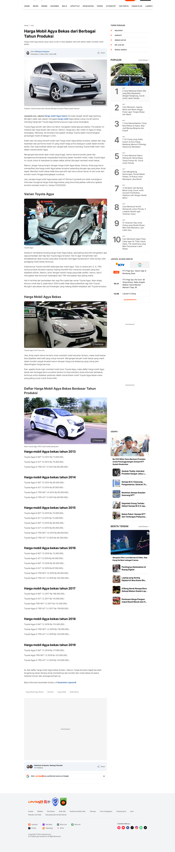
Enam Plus (137, 6)
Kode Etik (62, 811)
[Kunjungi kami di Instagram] (136, 827)
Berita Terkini (119, 526)
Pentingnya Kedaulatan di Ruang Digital (134, 568)
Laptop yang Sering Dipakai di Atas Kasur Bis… (134, 579)
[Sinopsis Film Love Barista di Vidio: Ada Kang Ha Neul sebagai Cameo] (130, 542)
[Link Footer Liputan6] (39, 801)
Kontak (30, 811)
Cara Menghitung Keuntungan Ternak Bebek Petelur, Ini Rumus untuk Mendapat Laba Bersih (133, 175)
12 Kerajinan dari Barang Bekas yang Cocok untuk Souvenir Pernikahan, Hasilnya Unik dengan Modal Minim (134, 193)
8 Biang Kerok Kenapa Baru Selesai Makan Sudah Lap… (134, 589)
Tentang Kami (121, 811)
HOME (27, 6)
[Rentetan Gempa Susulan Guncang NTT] (116, 494)
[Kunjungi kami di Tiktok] (145, 827)
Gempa (114, 431)
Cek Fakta (124, 6)
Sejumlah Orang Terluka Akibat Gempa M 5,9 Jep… (134, 504)
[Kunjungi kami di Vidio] (118, 827)
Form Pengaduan (106, 811)
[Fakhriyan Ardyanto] (28, 53)
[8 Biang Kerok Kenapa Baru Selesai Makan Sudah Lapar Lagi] (116, 590)
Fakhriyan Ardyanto (41, 51)
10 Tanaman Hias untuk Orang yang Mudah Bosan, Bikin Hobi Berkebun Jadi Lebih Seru (133, 226)
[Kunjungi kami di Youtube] (123, 827)
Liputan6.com (46, 834)
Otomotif (111, 6)
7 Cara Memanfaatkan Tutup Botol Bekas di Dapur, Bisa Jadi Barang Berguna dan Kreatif (134, 127)
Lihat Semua (143, 60)
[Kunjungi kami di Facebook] (127, 827)
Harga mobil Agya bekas (55, 116)
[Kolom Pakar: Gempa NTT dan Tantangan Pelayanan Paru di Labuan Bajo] (116, 515)
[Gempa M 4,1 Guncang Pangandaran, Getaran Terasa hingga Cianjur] (116, 483)
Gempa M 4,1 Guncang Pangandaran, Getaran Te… (134, 483)
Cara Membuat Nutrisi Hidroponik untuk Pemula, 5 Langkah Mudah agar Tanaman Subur (134, 210)
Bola (64, 6)
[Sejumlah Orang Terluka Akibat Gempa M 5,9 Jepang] (116, 505)
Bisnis (44, 6)
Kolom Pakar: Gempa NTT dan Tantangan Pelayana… (134, 515)
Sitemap (93, 811)
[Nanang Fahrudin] (31, 767)
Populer (116, 60)
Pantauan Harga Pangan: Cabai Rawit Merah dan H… (134, 600)
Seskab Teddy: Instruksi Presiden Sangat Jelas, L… (134, 472)
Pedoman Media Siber (78, 811)
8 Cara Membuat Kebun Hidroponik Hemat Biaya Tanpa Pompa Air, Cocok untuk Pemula (132, 159)
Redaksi (40, 811)
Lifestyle (75, 6)
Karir (132, 811)
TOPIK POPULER (118, 25)
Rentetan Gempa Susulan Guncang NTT (133, 493)
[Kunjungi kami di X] (132, 827)
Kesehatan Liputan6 (67, 682)
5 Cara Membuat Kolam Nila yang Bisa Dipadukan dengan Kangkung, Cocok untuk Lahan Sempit (134, 94)
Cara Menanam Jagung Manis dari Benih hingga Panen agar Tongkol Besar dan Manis (133, 110)
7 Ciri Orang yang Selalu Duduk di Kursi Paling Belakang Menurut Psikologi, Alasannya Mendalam (134, 143)
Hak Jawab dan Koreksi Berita (55, 815)
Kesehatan (88, 6)
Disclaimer (51, 811)
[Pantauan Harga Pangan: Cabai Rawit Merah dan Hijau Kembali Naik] (116, 600)
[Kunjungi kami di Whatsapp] (140, 827)
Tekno (100, 6)
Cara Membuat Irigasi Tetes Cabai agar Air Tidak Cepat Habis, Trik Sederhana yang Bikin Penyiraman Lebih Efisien (134, 244)
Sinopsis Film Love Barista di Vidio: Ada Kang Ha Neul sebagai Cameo (130, 558)
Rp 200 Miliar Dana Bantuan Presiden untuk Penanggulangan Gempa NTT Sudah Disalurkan (129, 461)
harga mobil (63, 119)
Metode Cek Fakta (34, 815)
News (35, 6)
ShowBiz (54, 6)
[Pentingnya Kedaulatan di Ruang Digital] (116, 568)
